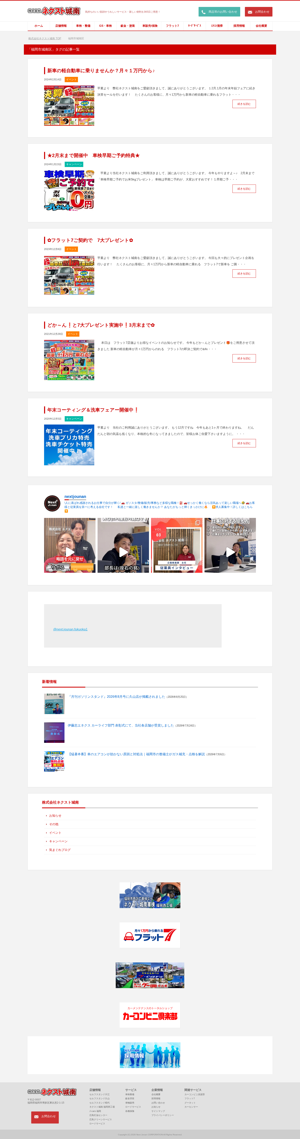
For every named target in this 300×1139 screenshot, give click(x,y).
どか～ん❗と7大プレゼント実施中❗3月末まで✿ (101, 325)
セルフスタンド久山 (99, 1098)
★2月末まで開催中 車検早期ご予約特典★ (93, 155)
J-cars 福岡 (95, 1111)
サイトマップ (158, 1111)
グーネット (190, 1102)
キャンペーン (74, 164)
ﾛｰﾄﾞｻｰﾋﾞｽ (194, 25)
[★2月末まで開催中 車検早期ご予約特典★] (69, 208)
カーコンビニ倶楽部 (194, 1094)
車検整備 (129, 1094)
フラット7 (172, 25)
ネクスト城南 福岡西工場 (102, 1107)
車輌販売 (129, 1102)
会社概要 (261, 25)
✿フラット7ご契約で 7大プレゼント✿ (90, 240)
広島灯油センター (98, 1115)
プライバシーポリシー (162, 1115)
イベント (71, 79)
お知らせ (55, 815)
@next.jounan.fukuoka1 (70, 629)
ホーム (38, 25)
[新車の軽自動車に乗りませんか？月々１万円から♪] (69, 123)
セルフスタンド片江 (99, 1094)
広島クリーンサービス (100, 1119)
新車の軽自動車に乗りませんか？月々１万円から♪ (101, 70)
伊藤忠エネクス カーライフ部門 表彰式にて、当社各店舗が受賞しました (121, 725)
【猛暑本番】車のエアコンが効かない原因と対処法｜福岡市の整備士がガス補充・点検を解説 (136, 754)
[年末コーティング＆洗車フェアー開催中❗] (69, 462)
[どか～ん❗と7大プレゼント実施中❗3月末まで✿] (69, 377)
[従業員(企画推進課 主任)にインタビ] (176, 552)
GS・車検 (105, 25)
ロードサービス (97, 1123)
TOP (47, 38)
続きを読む (244, 103)
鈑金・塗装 (128, 25)
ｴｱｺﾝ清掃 (217, 25)
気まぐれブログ (60, 849)
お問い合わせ (158, 1102)
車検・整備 (83, 25)
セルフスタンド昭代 (99, 1102)
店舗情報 (61, 25)
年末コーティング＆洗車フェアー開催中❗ (93, 409)
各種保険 (129, 1111)
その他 (53, 824)
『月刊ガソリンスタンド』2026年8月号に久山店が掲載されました (116, 696)
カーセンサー (191, 1107)
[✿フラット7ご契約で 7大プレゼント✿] (69, 293)
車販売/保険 (150, 25)
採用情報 (239, 25)
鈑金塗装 (129, 1098)
